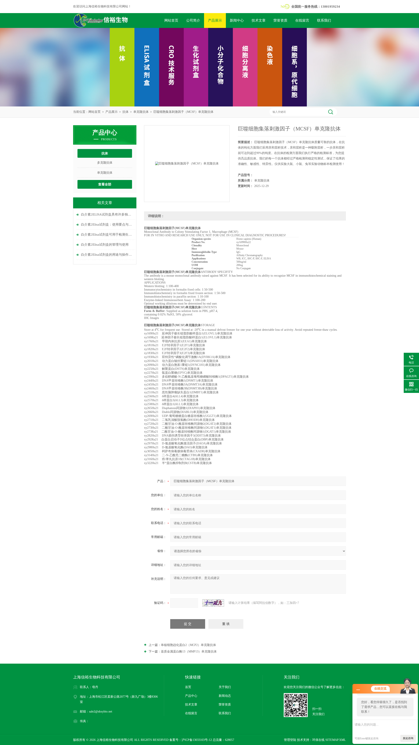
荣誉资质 (280, 20)
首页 (188, 687)
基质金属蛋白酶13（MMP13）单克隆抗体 (189, 651)
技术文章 (259, 20)
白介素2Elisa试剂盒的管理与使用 (105, 244)
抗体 (125, 111)
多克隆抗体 (104, 162)
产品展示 (215, 20)
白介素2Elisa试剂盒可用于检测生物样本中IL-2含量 (107, 234)
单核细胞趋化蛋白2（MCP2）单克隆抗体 (188, 645)
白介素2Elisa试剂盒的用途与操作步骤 (107, 254)
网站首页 (171, 20)
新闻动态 (225, 695)
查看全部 (104, 184)
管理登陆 (290, 740)
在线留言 (302, 20)
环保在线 (318, 740)
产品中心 (191, 695)
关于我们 (225, 687)
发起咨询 (408, 738)
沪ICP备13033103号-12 (197, 740)
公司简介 (193, 20)
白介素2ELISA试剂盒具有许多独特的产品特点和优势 (107, 214)
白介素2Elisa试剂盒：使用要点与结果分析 (107, 224)
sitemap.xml (335, 740)
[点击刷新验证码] (213, 603)
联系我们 (324, 20)
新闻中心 (237, 20)
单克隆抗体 (141, 111)
